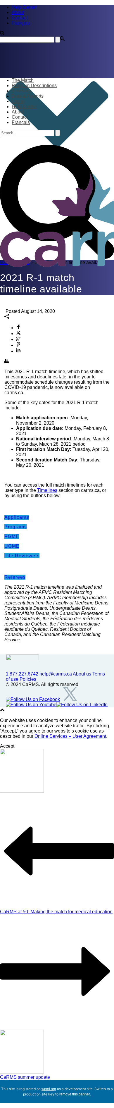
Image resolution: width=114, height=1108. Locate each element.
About (18, 111)
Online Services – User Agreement (70, 736)
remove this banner (74, 1094)
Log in (18, 101)
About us (82, 673)
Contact (20, 117)
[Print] (6, 361)
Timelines (22, 90)
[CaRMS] (57, 220)
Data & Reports (28, 96)
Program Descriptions (34, 85)
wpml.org (49, 1089)
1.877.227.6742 (22, 673)
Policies (28, 679)
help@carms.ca (55, 673)
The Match (23, 80)
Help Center (24, 106)
